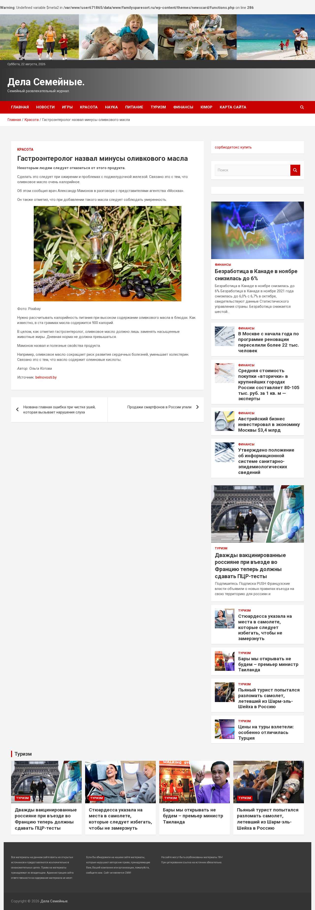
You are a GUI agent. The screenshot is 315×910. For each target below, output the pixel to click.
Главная (20, 107)
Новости (45, 107)
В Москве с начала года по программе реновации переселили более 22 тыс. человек (268, 342)
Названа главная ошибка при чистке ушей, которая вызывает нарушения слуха (59, 409)
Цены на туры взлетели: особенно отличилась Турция (266, 732)
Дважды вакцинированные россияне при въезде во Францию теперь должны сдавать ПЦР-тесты (46, 819)
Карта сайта (233, 107)
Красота (89, 107)
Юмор (206, 107)
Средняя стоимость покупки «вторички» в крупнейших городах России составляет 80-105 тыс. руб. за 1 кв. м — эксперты (268, 384)
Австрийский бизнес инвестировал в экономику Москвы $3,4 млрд (269, 424)
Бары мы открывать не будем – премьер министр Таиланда (268, 664)
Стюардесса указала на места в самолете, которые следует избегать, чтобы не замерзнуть (265, 627)
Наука (111, 107)
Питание (134, 107)
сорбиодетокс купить (233, 147)
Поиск (295, 170)
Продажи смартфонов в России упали (159, 407)
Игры (67, 107)
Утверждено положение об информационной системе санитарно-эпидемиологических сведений (266, 461)
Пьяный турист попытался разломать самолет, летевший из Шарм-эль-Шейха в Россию (269, 698)
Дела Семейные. (46, 82)
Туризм (158, 107)
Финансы (183, 107)
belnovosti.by (46, 377)
